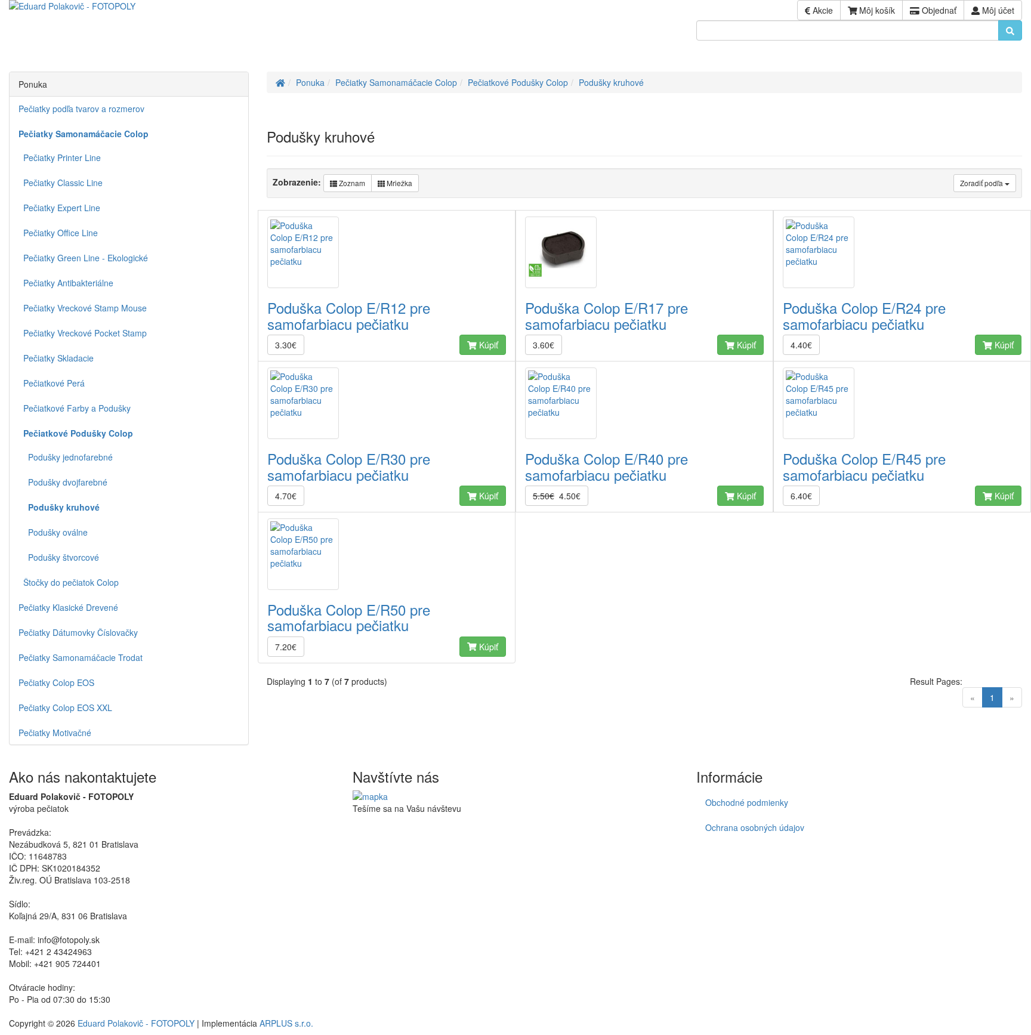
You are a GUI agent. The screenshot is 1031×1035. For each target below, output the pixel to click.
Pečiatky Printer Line (59, 157)
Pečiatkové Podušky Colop (518, 82)
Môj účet (997, 10)
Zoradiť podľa (982, 183)
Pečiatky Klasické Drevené (68, 607)
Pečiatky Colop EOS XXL (65, 707)
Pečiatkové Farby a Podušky (74, 408)
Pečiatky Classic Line (60, 183)
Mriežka (398, 183)
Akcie (821, 10)
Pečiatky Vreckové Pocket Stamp (82, 333)
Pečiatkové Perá (51, 383)
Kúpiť (487, 345)
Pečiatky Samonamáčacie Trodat (80, 657)
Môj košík (876, 10)
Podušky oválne (53, 532)
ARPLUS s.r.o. (286, 1023)
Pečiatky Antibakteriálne (65, 283)
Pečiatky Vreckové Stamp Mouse (82, 308)
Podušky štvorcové (58, 557)
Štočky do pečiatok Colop (68, 582)
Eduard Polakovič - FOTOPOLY (136, 1023)
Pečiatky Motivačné (54, 733)
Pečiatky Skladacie (56, 358)
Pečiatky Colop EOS (56, 682)
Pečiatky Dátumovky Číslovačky (78, 632)
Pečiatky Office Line (58, 233)
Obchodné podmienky (746, 802)
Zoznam (351, 183)
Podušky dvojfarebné (62, 482)
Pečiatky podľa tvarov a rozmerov (81, 109)
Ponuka (310, 82)
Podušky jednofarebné (65, 457)
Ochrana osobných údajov (754, 827)
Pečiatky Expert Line (59, 208)
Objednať (937, 10)
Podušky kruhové (611, 82)
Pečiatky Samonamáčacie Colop (396, 82)
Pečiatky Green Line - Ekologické (83, 258)
